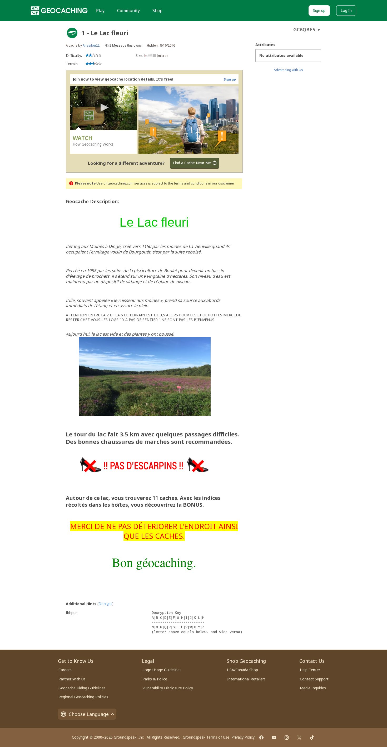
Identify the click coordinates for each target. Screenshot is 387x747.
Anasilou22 (91, 45)
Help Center (310, 669)
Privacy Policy (243, 737)
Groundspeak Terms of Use (206, 737)
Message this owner (127, 45)
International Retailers (246, 678)
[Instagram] (287, 737)
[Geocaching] (59, 10)
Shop (157, 10)
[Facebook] (261, 737)
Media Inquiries (313, 687)
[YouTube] (274, 737)
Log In (346, 10)
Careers (65, 669)
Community (128, 10)
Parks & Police (154, 678)
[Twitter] (299, 737)
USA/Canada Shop (242, 669)
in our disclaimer (221, 183)
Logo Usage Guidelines (161, 669)
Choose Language (89, 714)
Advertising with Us (288, 70)
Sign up (319, 10)
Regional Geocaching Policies (83, 696)
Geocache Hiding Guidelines (82, 687)
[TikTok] (312, 737)
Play (100, 10)
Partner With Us (72, 678)
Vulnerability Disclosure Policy (167, 687)
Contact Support (314, 678)
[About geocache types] (72, 33)
